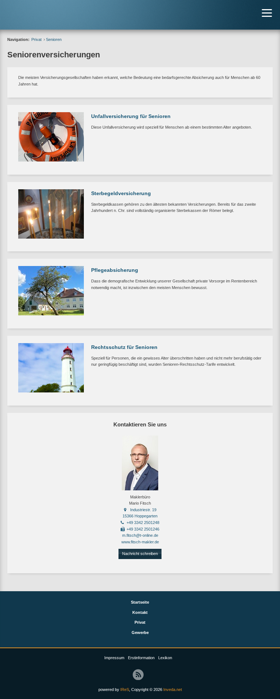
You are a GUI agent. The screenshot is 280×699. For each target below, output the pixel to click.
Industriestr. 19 (143, 510)
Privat (36, 39)
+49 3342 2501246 (143, 529)
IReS (124, 689)
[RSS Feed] (138, 674)
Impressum (114, 658)
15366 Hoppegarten (140, 516)
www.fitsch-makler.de (140, 542)
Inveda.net (172, 689)
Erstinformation (141, 658)
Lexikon (165, 658)
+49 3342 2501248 (143, 522)
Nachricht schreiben (140, 553)
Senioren (54, 39)
